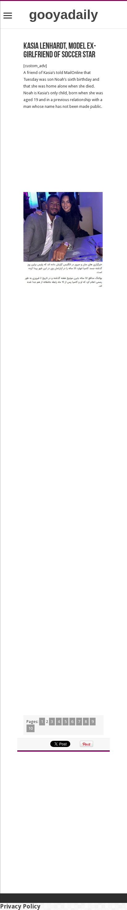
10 (30, 728)
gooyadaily (63, 14)
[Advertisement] (63, 151)
